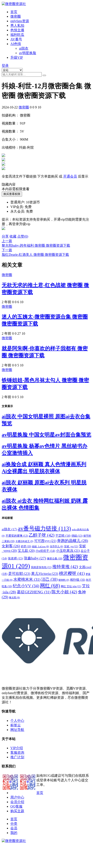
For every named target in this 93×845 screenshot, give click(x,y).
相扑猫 (77, 579)
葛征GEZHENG (34, 592)
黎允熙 (14, 597)
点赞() (22, 236)
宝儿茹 (26, 550)
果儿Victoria (44, 574)
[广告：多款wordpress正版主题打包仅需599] (3, 232)
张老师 (15, 558)
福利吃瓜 (17, 35)
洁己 (49, 579)
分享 (5, 236)
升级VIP (16, 57)
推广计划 (17, 757)
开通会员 (70, 176)
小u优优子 (45, 550)
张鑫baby (35, 558)
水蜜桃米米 (26, 579)
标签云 (15, 725)
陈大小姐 (64, 591)
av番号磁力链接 (44, 528)
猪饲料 (63, 580)
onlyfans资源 (19, 21)
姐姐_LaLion (40, 546)
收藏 (13, 236)
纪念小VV (26, 586)
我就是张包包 (41, 567)
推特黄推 (65, 566)
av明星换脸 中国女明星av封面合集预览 (46, 434)
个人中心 (17, 720)
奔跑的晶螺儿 (72, 541)
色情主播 (17, 30)
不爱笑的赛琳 (17, 535)
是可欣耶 (19, 574)
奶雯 (26, 546)
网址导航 (17, 730)
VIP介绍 (16, 748)
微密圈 (15, 16)
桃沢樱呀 (72, 573)
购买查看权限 (11, 194)
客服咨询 (17, 752)
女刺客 (11, 546)
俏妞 (76, 535)
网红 (50, 585)
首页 (13, 12)
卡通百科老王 (24, 541)
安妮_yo (71, 546)
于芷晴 (63, 535)
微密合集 (54, 558)
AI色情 (15, 44)
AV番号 (16, 39)
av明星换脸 (27, 53)
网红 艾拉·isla (71, 586)
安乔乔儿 (56, 546)
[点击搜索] (44, 75)
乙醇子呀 (42, 535)
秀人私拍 (17, 25)
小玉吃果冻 (68, 550)
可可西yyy (45, 541)
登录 (5, 65)
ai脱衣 (23, 48)
